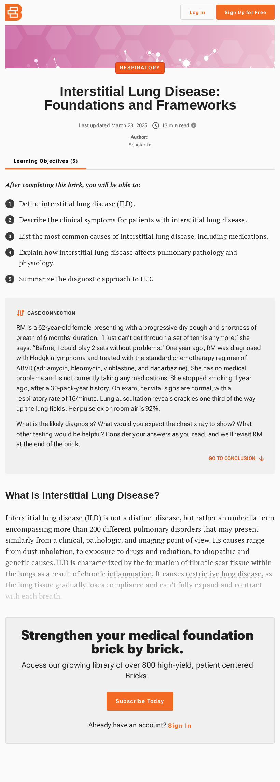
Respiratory (140, 68)
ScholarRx (140, 144)
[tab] (45, 161)
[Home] (16, 12)
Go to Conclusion (236, 458)
